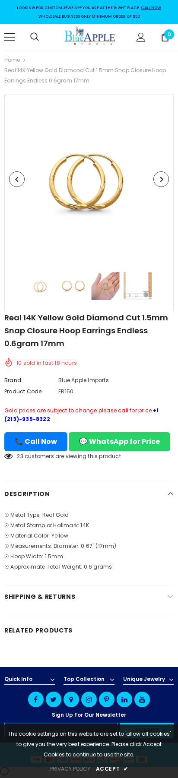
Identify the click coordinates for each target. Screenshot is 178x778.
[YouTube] (142, 699)
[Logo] (90, 37)
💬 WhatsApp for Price (119, 441)
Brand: (13, 380)
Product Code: (23, 391)
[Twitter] (53, 699)
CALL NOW (151, 7)
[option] (89, 179)
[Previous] (17, 179)
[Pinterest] (106, 699)
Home (12, 59)
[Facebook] (36, 699)
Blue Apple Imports (83, 380)
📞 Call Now (36, 441)
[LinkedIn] (124, 699)
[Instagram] (89, 699)
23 (20, 456)
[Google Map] (71, 699)
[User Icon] (141, 37)
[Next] (161, 179)
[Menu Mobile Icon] (9, 37)
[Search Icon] (43, 37)
